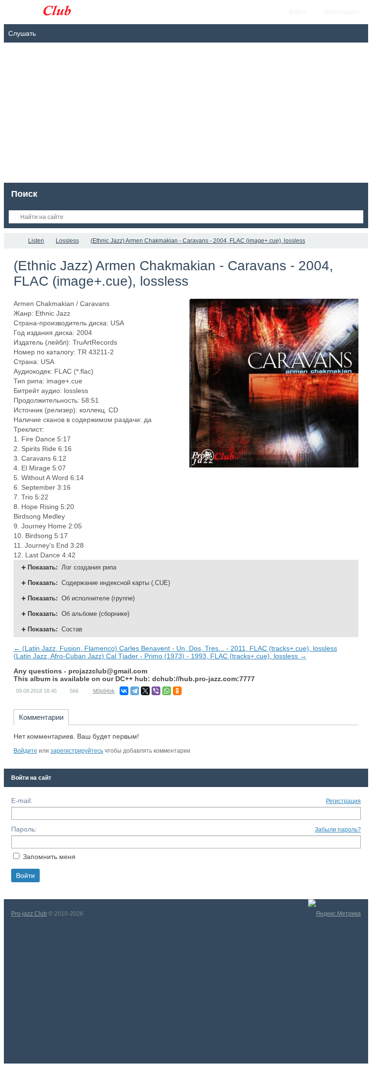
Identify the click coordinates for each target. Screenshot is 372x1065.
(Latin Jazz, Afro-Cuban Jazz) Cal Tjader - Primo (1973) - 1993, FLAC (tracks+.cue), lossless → (160, 656)
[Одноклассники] (177, 690)
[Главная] (12, 240)
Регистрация (343, 801)
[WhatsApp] (166, 690)
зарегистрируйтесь (76, 750)
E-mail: (21, 800)
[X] (145, 690)
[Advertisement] (186, 115)
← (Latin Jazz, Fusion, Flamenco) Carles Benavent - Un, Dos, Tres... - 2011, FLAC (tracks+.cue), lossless (175, 648)
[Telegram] (134, 690)
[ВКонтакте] (124, 690)
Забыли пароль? (338, 829)
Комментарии (41, 717)
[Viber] (156, 690)
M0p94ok (104, 691)
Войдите (25, 750)
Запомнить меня (49, 857)
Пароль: (24, 829)
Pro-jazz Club (29, 913)
